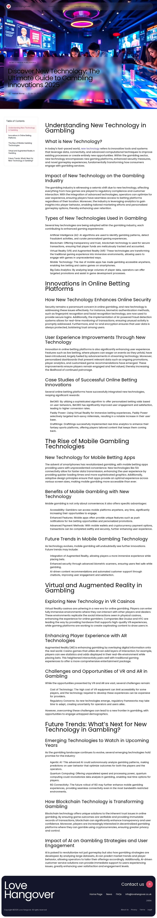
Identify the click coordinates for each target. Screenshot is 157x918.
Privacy (134, 909)
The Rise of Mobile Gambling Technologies (20, 144)
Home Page (96, 894)
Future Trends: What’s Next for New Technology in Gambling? (20, 159)
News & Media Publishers (22, 63)
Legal (150, 909)
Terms (142, 909)
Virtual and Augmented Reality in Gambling (21, 152)
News (109, 894)
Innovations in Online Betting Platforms (19, 136)
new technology (90, 148)
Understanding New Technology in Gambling (21, 129)
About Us (125, 909)
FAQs (119, 894)
